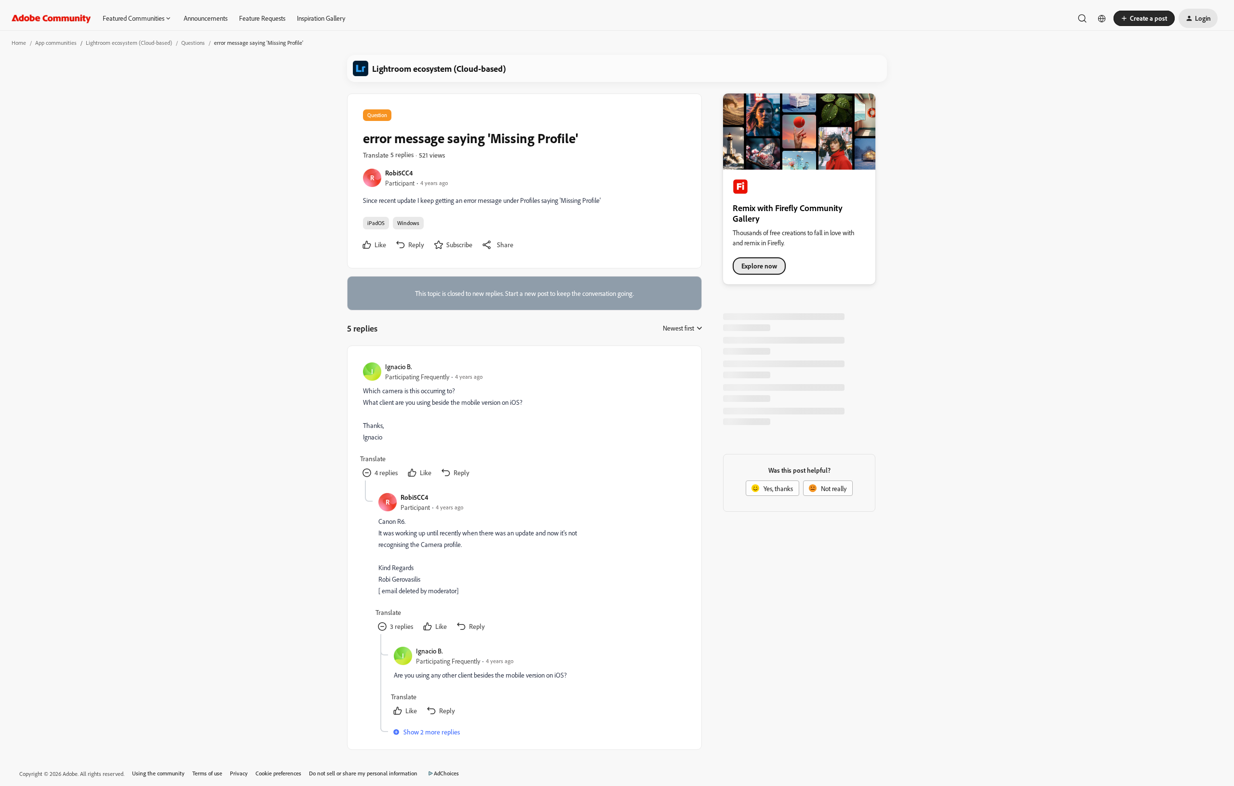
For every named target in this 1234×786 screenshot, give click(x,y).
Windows (408, 222)
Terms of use (207, 773)
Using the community (158, 773)
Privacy (239, 773)
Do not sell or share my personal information (363, 773)
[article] (524, 420)
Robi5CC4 (399, 173)
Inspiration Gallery (321, 18)
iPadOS (376, 222)
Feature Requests (262, 18)
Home (19, 42)
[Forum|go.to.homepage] (51, 18)
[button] (1144, 18)
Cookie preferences (278, 773)
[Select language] (1102, 18)
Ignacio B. (398, 366)
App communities (56, 42)
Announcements (206, 18)
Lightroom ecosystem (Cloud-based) (129, 42)
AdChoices (446, 773)
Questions (193, 42)
